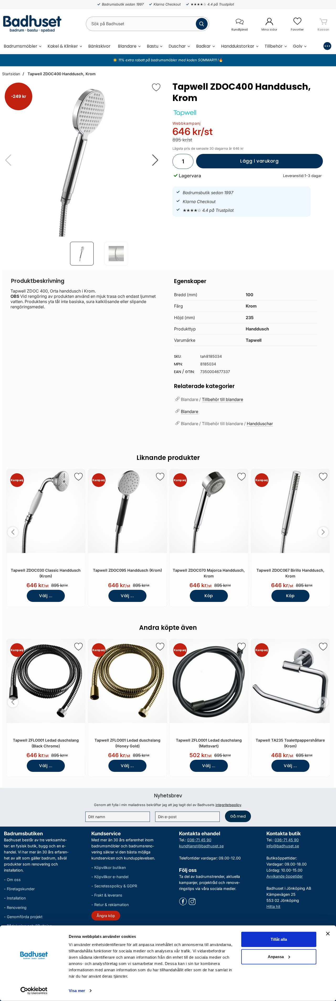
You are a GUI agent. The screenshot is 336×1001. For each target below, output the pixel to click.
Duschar (177, 46)
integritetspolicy (228, 805)
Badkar (203, 46)
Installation (16, 898)
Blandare (127, 46)
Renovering (17, 907)
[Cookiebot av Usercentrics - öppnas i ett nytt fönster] (34, 991)
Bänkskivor (99, 46)
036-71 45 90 (199, 840)
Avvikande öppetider (284, 876)
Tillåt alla (279, 939)
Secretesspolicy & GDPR (115, 886)
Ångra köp (106, 915)
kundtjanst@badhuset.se (201, 846)
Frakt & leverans (108, 895)
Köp (208, 596)
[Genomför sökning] (202, 24)
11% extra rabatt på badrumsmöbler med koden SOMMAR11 (167, 60)
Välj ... (45, 596)
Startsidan (11, 74)
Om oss (14, 879)
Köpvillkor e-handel (111, 876)
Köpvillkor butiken (110, 867)
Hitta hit (273, 906)
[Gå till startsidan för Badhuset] (31, 23)
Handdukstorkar (237, 46)
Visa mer (77, 990)
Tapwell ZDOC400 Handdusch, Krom (61, 74)
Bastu (152, 46)
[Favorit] (156, 87)
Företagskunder (21, 889)
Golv (297, 46)
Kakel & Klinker (63, 46)
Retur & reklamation (111, 904)
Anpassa (276, 956)
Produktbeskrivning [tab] (37, 281)
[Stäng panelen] (328, 933)
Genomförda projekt (25, 916)
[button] (155, 160)
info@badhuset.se (282, 846)
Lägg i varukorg (237, 163)
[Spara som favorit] (78, 477)
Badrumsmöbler (20, 46)
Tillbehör (274, 46)
